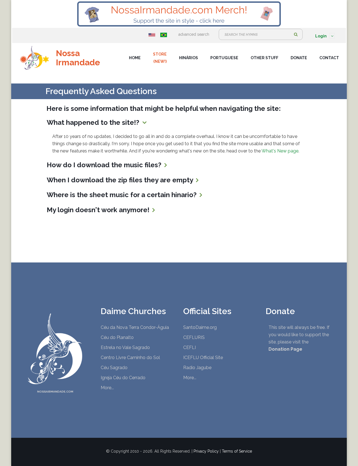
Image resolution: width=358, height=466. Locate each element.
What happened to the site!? (94, 122)
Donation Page (285, 349)
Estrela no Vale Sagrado (125, 347)
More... (107, 387)
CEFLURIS (194, 337)
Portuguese (224, 58)
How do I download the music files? (105, 165)
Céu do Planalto (117, 337)
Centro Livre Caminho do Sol (130, 357)
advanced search (193, 34)
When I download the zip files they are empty (121, 180)
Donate (299, 58)
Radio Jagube (197, 367)
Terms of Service (237, 451)
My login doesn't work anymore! (99, 210)
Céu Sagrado (114, 367)
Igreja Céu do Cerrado (123, 377)
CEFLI (189, 347)
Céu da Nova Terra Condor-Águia (135, 327)
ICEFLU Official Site (203, 357)
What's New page (280, 151)
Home (135, 58)
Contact (329, 58)
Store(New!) (160, 58)
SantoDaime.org (200, 327)
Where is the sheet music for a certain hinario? (122, 195)
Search (296, 34)
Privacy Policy (206, 451)
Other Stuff (264, 58)
